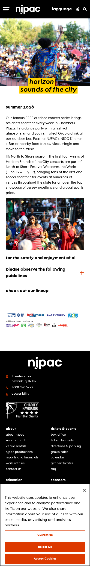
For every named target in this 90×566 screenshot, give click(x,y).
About (11, 429)
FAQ (53, 469)
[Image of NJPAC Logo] (31, 9)
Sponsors (58, 480)
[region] (45, 525)
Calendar (57, 457)
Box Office (58, 435)
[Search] (85, 9)
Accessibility (20, 394)
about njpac (15, 435)
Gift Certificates (62, 463)
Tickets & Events (63, 429)
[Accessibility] (77, 9)
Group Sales (59, 452)
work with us (15, 463)
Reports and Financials (22, 457)
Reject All (45, 547)
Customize (45, 535)
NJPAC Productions (19, 452)
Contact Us (13, 469)
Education (14, 480)
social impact (15, 440)
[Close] (84, 490)
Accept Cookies (45, 558)
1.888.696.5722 (22, 387)
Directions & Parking (66, 446)
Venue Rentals (16, 446)
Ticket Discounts (62, 440)
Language (62, 9)
